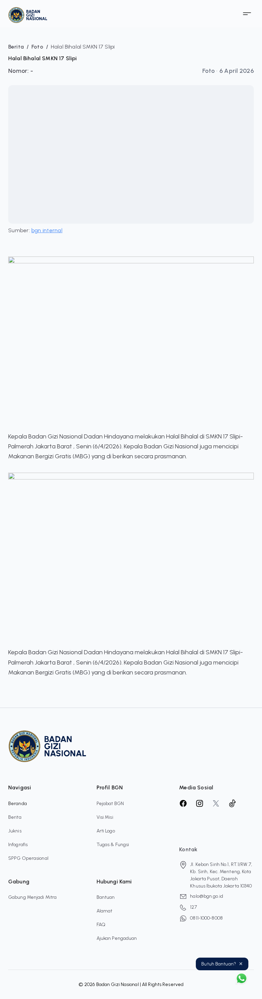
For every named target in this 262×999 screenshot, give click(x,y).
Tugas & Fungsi (113, 844)
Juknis (14, 831)
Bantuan (106, 897)
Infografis (18, 844)
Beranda (17, 803)
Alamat (105, 911)
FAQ (101, 925)
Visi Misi (105, 817)
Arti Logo (106, 831)
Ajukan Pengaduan (117, 938)
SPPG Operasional (28, 858)
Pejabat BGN (110, 803)
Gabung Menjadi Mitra (32, 897)
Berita (14, 817)
